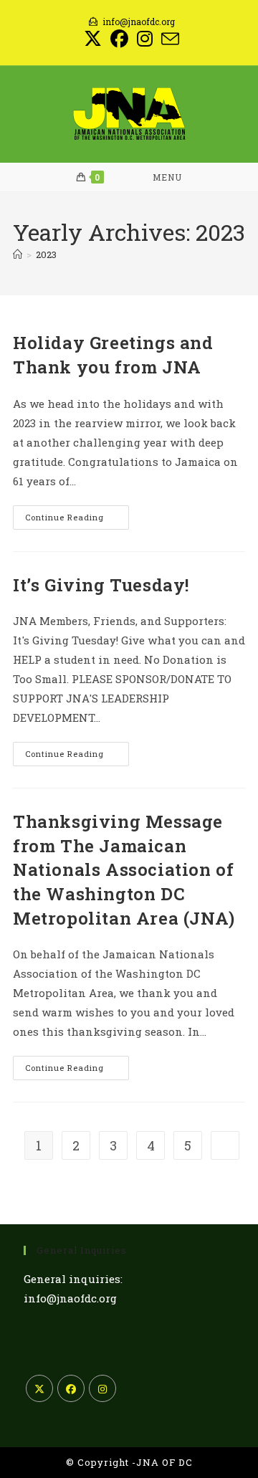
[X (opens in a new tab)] (93, 39)
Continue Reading (77, 520)
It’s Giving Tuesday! (101, 584)
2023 (46, 254)
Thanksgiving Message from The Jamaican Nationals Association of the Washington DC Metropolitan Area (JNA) (124, 869)
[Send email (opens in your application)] (168, 39)
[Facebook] (71, 1388)
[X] (39, 1388)
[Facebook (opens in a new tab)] (119, 39)
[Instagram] (102, 1388)
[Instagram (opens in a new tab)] (145, 39)
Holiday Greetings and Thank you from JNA (113, 354)
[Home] (17, 254)
